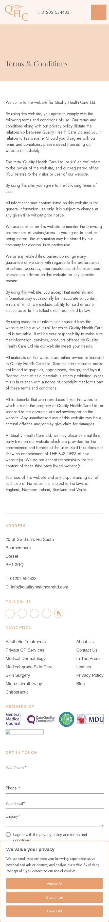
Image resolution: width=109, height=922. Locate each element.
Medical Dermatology (26, 658)
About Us (85, 641)
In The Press (88, 658)
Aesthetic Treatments (26, 641)
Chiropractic (17, 692)
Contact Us (87, 650)
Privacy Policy (90, 675)
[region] (54, 881)
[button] (98, 12)
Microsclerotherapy (24, 683)
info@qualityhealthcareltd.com (39, 587)
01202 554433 (55, 12)
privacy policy (50, 834)
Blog (80, 683)
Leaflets (83, 667)
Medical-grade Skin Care (29, 667)
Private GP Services (25, 650)
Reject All (54, 911)
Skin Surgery (18, 675)
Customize (54, 897)
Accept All (54, 884)
